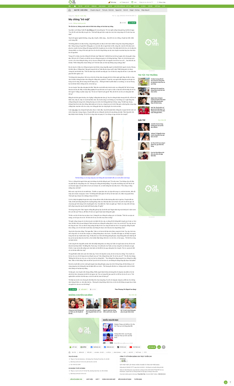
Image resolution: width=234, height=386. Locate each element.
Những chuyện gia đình (79, 23)
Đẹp (124, 352)
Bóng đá (94, 6)
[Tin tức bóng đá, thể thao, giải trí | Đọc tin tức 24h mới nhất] (72, 2)
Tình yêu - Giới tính (108, 10)
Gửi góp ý (84, 289)
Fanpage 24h (97, 347)
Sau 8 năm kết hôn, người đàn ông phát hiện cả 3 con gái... (93, 311)
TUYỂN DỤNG (138, 379)
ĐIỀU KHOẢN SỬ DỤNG (124, 379)
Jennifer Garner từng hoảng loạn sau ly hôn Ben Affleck (157, 125)
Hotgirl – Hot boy (135, 10)
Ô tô (163, 6)
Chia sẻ (133, 22)
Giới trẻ (125, 10)
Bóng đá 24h (110, 347)
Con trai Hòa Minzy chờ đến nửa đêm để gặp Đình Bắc (157, 154)
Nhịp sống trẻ (145, 10)
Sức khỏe (136, 6)
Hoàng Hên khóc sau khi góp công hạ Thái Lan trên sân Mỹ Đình (123, 335)
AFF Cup (87, 6)
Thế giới (150, 6)
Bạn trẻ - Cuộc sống (81, 10)
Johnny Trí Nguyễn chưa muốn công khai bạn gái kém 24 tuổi (158, 135)
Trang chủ (71, 15)
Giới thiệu (89, 379)
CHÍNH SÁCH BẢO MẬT (108, 379)
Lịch (135, 2)
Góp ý (97, 379)
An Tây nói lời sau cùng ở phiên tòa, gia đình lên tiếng (158, 144)
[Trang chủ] (71, 10)
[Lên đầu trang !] (230, 382)
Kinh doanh (102, 6)
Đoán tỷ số (125, 2)
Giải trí (110, 6)
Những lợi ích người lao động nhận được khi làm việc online (158, 90)
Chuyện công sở (95, 10)
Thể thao (157, 6)
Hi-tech (143, 6)
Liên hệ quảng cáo (76, 379)
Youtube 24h (136, 347)
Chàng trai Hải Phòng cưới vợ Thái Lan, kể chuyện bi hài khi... (76, 311)
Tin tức (80, 6)
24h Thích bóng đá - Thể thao (122, 6)
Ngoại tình (118, 10)
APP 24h (74, 347)
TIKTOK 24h (123, 347)
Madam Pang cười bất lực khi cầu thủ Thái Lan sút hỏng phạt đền (124, 325)
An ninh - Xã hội (99, 352)
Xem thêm (132, 295)
